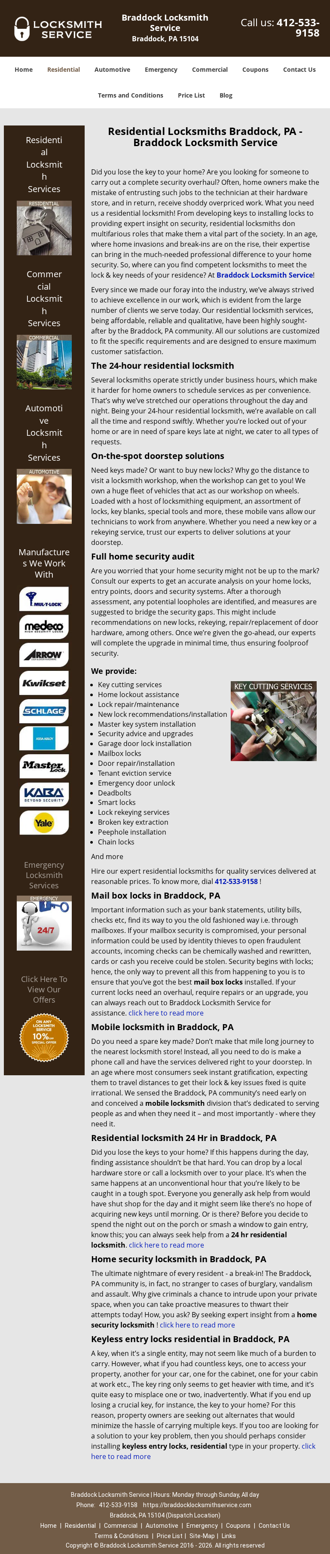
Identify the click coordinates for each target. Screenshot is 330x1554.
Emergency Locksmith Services (44, 875)
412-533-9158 (298, 27)
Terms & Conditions (121, 1536)
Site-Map (202, 1536)
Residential (63, 69)
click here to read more (166, 1013)
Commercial (210, 69)
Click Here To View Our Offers (44, 989)
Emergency (161, 69)
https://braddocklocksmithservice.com (197, 1505)
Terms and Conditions (130, 95)
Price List (191, 95)
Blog (226, 95)
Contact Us (299, 69)
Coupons (255, 69)
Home (24, 69)
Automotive (112, 69)
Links (229, 1536)
